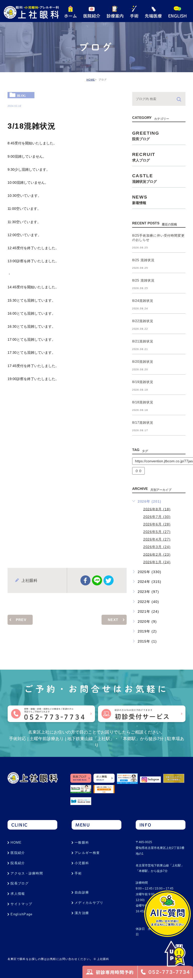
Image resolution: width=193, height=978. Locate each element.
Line (97, 580)
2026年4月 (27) (157, 539)
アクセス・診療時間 (27, 873)
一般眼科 (82, 842)
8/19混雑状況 (142, 382)
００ (138, 471)
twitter (109, 580)
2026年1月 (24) (157, 562)
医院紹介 (18, 853)
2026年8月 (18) (157, 509)
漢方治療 (82, 913)
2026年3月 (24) (157, 547)
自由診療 (82, 892)
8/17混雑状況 (142, 423)
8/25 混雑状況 (143, 260)
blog (21, 95)
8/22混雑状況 (142, 321)
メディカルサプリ (89, 903)
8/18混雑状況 (142, 402)
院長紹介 (18, 863)
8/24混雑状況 (142, 301)
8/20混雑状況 (142, 362)
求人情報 (18, 894)
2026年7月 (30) (157, 517)
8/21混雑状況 (142, 341)
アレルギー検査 (87, 853)
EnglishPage (21, 914)
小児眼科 (82, 863)
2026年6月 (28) (157, 524)
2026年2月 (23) (157, 554)
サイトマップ (21, 904)
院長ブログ (20, 883)
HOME (90, 79)
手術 (78, 873)
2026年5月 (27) (157, 532)
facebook (85, 580)
